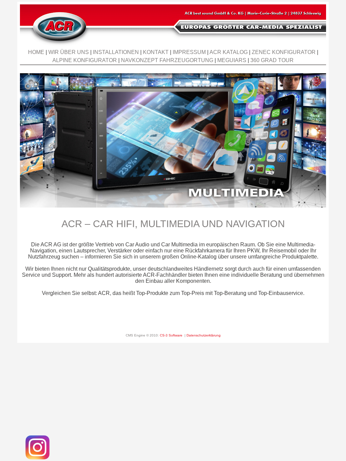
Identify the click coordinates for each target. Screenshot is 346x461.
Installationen (116, 52)
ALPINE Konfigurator (84, 60)
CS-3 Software (171, 335)
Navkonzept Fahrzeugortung (167, 60)
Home (36, 52)
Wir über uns (68, 52)
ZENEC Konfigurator (284, 52)
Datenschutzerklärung (204, 335)
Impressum (189, 52)
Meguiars (231, 60)
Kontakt (156, 52)
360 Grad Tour (272, 60)
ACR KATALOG (228, 52)
